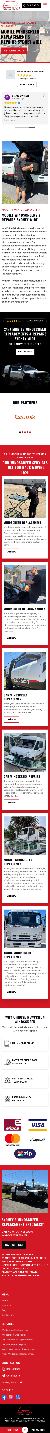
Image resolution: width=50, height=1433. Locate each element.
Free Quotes (38, 1429)
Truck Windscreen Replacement (18, 1353)
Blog (4, 1310)
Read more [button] (9, 120)
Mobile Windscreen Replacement (19, 1349)
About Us (6, 1305)
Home (5, 1300)
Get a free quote (14, 50)
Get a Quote (13, 1375)
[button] (20, 432)
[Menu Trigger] (45, 4)
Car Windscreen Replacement (17, 1339)
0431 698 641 (33, 5)
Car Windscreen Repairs (14, 1344)
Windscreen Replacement (15, 1330)
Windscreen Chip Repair (14, 1334)
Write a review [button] (27, 84)
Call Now (11, 551)
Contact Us (8, 1314)
